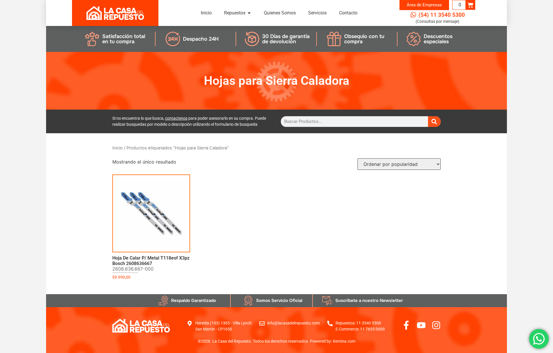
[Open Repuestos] (249, 13)
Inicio (117, 148)
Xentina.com (344, 341)
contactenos (176, 118)
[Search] (434, 121)
